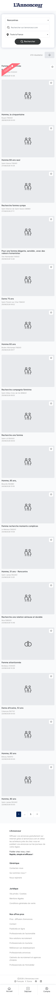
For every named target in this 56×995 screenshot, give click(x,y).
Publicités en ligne (17, 929)
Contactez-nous (16, 868)
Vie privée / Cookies (18, 894)
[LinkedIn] (41, 981)
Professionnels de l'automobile (22, 933)
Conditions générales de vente (22, 903)
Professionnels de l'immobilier (22, 965)
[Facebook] (36, 981)
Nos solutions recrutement (21, 938)
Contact (13, 924)
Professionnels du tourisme (21, 943)
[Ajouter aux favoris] (51, 83)
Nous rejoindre (16, 878)
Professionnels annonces (20, 952)
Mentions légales (17, 898)
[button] (27, 20)
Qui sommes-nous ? (18, 873)
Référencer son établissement (22, 948)
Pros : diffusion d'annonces (21, 919)
